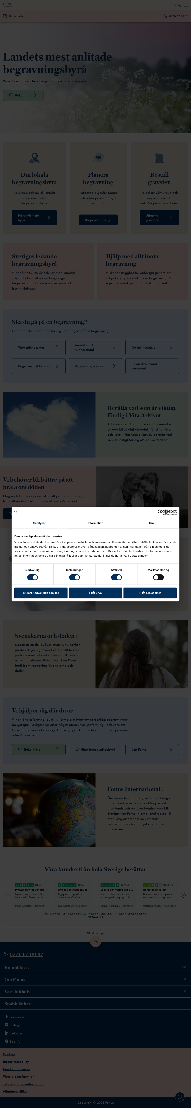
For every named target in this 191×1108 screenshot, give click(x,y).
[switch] (74, 577)
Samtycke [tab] (39, 523)
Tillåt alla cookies (150, 592)
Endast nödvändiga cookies (41, 592)
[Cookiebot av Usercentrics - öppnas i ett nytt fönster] (160, 512)
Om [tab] (151, 523)
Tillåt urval (95, 592)
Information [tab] (95, 523)
